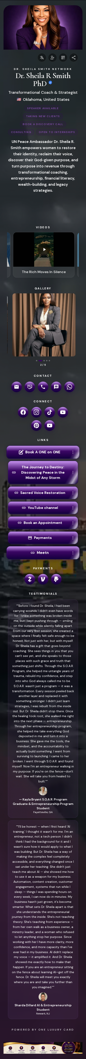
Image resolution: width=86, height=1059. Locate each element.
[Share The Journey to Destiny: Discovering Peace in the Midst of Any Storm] (73, 472)
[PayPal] (56, 579)
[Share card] (73, 57)
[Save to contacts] (52, 57)
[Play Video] (44, 249)
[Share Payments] (73, 537)
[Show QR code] (63, 57)
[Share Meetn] (73, 552)
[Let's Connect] (29, 387)
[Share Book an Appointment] (73, 522)
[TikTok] (49, 412)
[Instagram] (36, 412)
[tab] (36, 360)
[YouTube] (63, 412)
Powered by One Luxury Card (43, 1029)
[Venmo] (43, 579)
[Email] (16, 387)
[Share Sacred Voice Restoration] (73, 492)
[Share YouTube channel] (73, 507)
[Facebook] (23, 412)
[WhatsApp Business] (69, 387)
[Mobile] (43, 387)
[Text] (56, 387)
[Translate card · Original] (41, 57)
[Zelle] (29, 579)
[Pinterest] (36, 425)
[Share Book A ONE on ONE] (73, 452)
